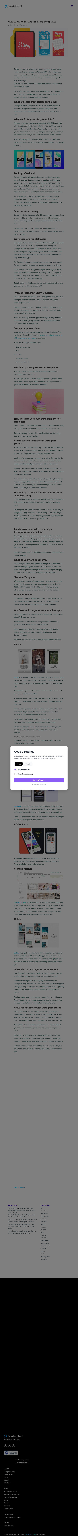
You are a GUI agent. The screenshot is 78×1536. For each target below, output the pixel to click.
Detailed (27, 764)
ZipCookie (43, 784)
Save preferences (39, 780)
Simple (19, 764)
